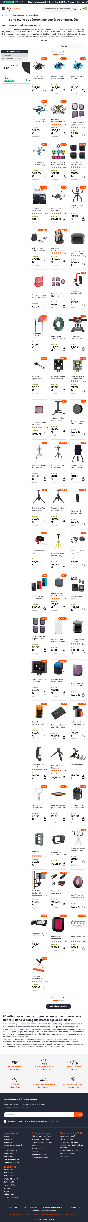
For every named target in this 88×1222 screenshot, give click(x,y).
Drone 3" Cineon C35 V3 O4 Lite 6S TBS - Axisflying (57, 78)
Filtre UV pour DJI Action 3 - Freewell (58, 338)
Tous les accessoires (12, 1159)
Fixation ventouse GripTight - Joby (77, 422)
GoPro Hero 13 (9, 1182)
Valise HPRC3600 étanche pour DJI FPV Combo (38, 249)
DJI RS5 (6, 1191)
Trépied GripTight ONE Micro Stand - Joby (58, 419)
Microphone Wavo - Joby (39, 552)
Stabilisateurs (9, 1153)
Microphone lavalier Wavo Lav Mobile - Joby (38, 335)
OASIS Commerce (48, 1219)
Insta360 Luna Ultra (11, 1197)
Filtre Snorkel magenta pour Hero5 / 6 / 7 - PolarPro (56, 938)
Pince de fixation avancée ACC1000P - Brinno (77, 766)
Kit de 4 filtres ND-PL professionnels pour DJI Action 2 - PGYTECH (77, 124)
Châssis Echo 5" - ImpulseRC (57, 209)
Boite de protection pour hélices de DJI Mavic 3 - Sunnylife (58, 726)
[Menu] (3, 8)
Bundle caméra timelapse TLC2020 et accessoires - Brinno (76, 598)
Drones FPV (8, 1142)
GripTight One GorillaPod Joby (37, 892)
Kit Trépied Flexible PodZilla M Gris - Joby (39, 466)
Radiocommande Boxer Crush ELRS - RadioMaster (58, 163)
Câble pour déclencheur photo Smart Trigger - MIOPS (37, 977)
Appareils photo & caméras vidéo (14, 1146)
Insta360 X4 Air (9, 1185)
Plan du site (13, 1207)
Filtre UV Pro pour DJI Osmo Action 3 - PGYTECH (77, 896)
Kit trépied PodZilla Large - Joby (58, 466)
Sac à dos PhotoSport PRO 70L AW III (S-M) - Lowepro (58, 249)
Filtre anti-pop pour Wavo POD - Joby (39, 296)
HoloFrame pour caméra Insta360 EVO (58, 640)
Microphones (9, 1156)
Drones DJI (8, 1139)
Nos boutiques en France (69, 1142)
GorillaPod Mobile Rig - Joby (77, 206)
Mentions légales (30, 1207)
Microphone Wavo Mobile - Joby (77, 552)
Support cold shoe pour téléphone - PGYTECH (39, 766)
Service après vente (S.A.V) (42, 1142)
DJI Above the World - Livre (37, 209)
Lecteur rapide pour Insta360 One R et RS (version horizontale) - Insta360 (78, 723)
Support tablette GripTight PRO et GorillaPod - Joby (77, 466)
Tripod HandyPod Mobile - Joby (38, 509)
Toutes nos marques (12, 1162)
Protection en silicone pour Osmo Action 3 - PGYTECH (58, 853)
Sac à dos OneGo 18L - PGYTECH (77, 640)
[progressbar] (58, 54)
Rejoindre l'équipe (66, 1139)
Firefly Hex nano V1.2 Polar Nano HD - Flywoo (58, 120)
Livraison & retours (38, 1148)
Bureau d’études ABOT (68, 1153)
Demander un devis (39, 1154)
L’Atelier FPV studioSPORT (69, 1150)
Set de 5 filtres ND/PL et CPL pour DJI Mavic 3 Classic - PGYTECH (58, 295)
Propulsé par (38, 1219)
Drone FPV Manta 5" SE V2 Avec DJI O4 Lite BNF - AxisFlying (38, 121)
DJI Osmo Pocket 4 (11, 1176)
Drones (6, 1136)
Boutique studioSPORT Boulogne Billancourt (72, 1146)
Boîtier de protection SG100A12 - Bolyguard (36, 852)
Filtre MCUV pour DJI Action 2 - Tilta (57, 595)
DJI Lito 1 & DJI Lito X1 (11, 1179)
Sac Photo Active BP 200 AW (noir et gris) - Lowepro (77, 806)
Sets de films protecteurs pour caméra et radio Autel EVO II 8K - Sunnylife (77, 338)
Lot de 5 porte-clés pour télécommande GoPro (78, 938)
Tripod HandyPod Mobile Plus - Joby (57, 509)
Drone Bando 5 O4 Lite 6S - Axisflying (39, 163)
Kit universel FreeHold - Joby (76, 292)
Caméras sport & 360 (12, 1150)
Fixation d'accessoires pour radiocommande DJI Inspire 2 (38, 806)
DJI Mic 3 (7, 1188)
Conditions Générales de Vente (44, 1211)
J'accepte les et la (32, 1121)
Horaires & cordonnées (40, 1139)
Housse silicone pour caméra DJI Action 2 (38, 597)
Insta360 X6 (8, 1170)
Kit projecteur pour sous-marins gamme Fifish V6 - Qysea (58, 892)
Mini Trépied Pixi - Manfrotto (57, 767)
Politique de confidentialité (53, 1207)
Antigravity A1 (9, 1194)
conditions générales (26, 1121)
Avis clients (64, 1156)
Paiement (35, 1151)
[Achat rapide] (44, 133)
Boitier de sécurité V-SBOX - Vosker (58, 377)
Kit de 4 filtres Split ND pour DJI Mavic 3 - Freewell (39, 637)
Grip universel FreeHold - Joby (76, 512)
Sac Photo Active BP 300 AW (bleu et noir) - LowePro (58, 680)
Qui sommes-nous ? (67, 1136)
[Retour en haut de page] (85, 853)
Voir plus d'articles (58, 1006)
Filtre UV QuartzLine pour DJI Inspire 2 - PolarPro (58, 806)
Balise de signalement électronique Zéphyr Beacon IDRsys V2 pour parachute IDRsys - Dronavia (39, 377)
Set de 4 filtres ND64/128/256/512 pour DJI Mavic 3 (77, 163)
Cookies (73, 1207)
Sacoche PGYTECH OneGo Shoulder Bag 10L (78, 252)
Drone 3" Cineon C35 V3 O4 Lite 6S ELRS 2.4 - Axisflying (39, 78)
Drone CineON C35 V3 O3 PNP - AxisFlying (77, 78)
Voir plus (44, 40)
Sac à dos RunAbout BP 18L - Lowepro (38, 723)
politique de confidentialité (48, 1121)
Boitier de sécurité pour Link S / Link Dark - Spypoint (77, 377)
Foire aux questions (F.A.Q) (41, 1136)
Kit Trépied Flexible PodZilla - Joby (58, 555)
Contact (35, 1145)
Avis (65, 124)
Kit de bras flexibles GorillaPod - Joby (78, 849)
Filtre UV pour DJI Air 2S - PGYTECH (39, 423)
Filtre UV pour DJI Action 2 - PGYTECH (78, 684)
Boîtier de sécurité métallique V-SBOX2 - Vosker (39, 680)
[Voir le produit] (44, 90)
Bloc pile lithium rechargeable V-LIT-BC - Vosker (38, 935)
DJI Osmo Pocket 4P (11, 1173)
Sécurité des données (40, 1157)
